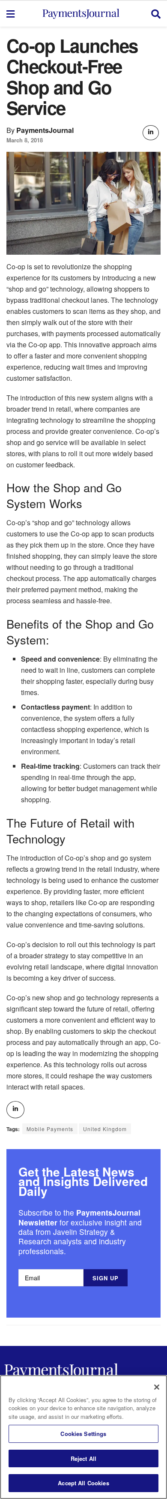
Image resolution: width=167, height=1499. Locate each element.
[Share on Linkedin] (151, 132)
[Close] (156, 1387)
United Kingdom (105, 1128)
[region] (83, 1437)
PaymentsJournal (45, 130)
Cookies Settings (83, 1434)
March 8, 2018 (24, 140)
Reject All (83, 1458)
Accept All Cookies (83, 1483)
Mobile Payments (50, 1128)
